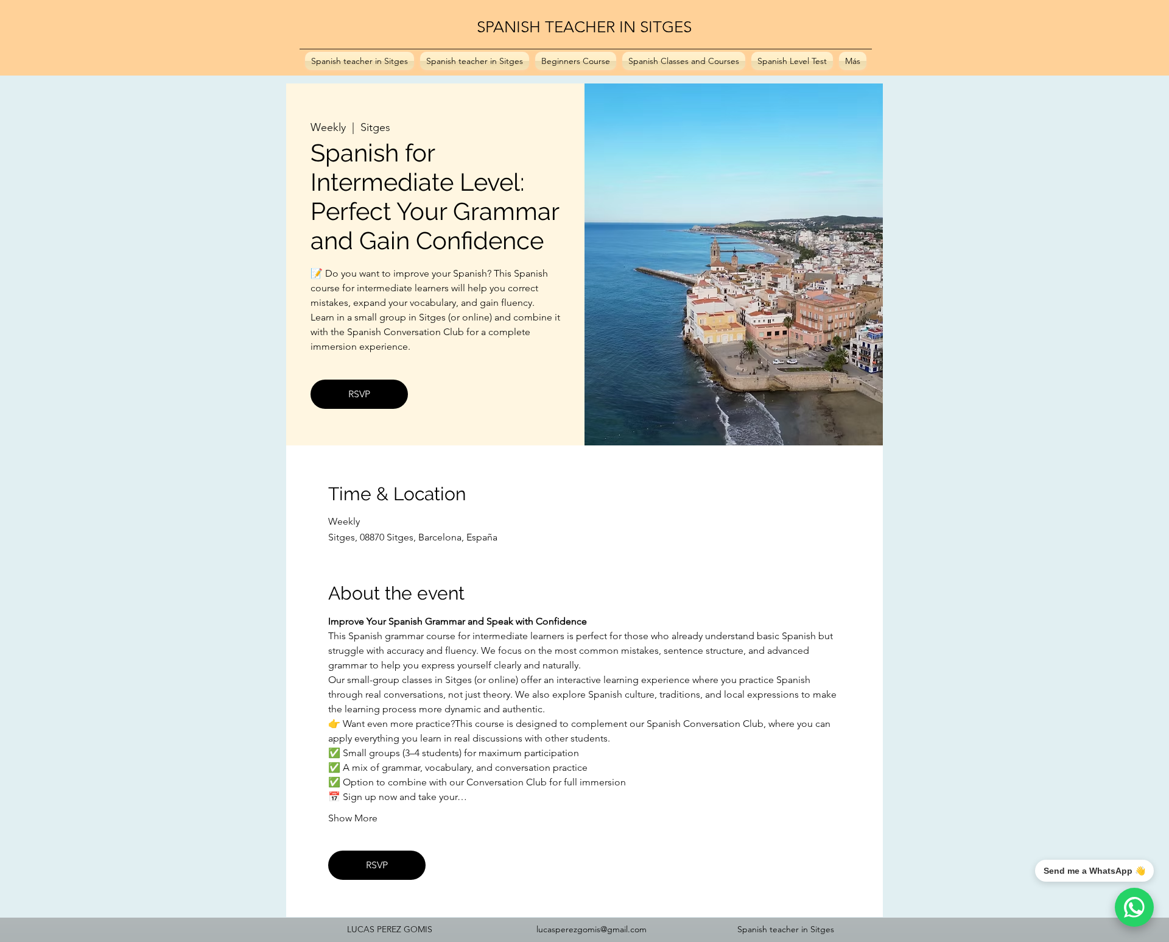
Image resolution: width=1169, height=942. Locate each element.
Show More (352, 818)
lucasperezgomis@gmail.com (591, 929)
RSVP (359, 394)
